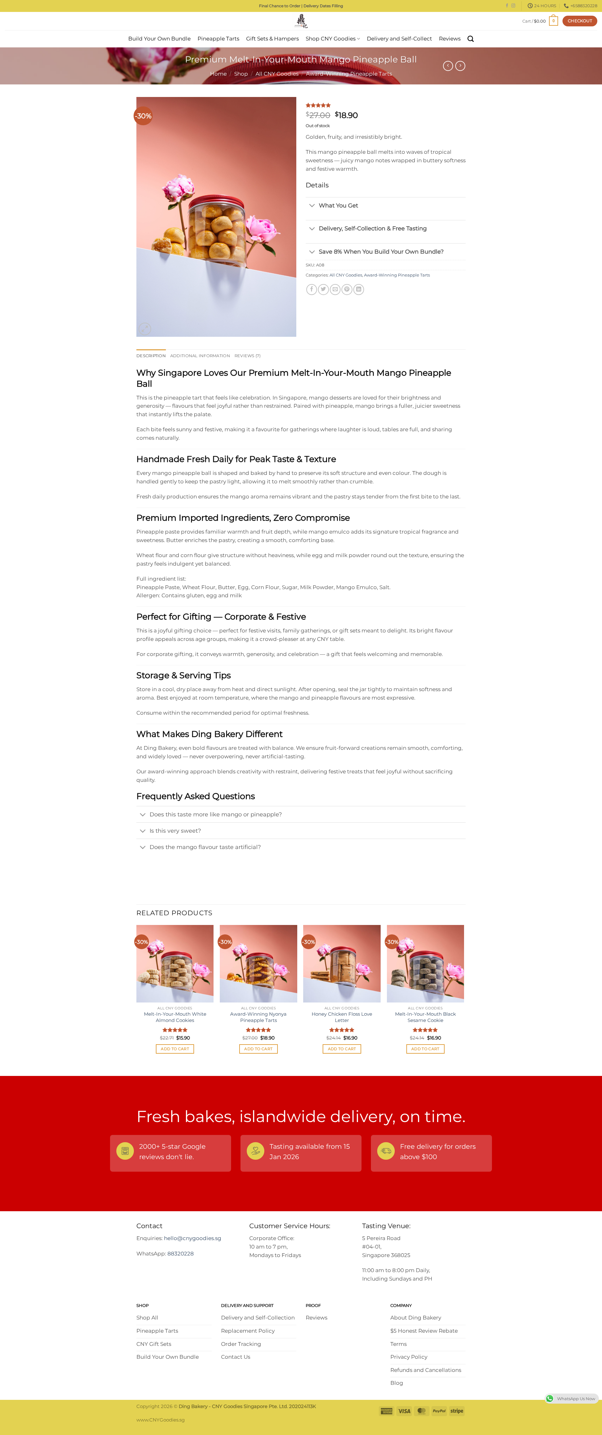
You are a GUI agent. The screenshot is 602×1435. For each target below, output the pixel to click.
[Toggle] (312, 206)
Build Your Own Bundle (159, 38)
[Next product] (448, 66)
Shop (241, 74)
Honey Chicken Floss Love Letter (342, 1017)
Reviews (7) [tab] (248, 355)
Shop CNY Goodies (331, 38)
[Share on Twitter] (323, 289)
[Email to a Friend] (335, 289)
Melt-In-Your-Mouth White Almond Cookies (175, 1017)
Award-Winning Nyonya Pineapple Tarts (258, 1017)
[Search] (470, 39)
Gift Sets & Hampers (272, 38)
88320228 (180, 1253)
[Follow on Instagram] (513, 6)
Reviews (450, 38)
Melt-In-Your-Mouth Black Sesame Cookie (425, 1017)
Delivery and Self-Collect (399, 38)
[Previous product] (460, 66)
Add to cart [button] (175, 1048)
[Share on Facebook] (311, 289)
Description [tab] (151, 355)
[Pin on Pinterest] (346, 289)
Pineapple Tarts (218, 38)
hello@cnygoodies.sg (192, 1238)
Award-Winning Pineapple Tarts (349, 74)
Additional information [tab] (200, 355)
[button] (540, 21)
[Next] (463, 995)
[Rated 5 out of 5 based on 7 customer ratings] (386, 105)
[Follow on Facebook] (507, 6)
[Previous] (136, 995)
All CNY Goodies (277, 74)
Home (218, 74)
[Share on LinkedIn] (358, 289)
